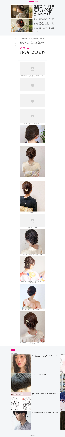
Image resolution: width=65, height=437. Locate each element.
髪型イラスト (33, 394)
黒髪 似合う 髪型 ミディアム (25, 45)
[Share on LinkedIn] (16, 43)
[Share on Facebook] (16, 39)
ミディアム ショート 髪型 (24, 48)
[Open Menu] (28, 1)
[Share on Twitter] (16, 41)
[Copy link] (16, 45)
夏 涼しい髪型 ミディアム (24, 47)
